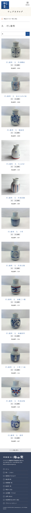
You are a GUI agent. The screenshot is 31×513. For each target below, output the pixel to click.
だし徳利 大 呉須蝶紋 (15, 62)
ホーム (7, 469)
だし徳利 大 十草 (15, 231)
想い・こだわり (9, 472)
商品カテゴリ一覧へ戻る (10, 18)
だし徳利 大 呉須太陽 (15, 265)
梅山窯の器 (8, 479)
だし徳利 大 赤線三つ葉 (15, 299)
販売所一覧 (8, 486)
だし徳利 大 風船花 (15, 130)
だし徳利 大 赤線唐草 (15, 333)
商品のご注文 (9, 489)
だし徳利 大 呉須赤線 (15, 198)
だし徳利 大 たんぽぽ (15, 164)
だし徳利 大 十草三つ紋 (15, 367)
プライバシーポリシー (11, 503)
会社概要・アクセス (11, 493)
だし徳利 (11, 26)
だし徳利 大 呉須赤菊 (15, 401)
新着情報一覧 (9, 482)
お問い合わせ (9, 496)
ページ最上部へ (14, 450)
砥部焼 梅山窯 (5, 5)
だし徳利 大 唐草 (15, 435)
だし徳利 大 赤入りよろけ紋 (15, 96)
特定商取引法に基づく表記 (12, 499)
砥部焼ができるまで (11, 476)
